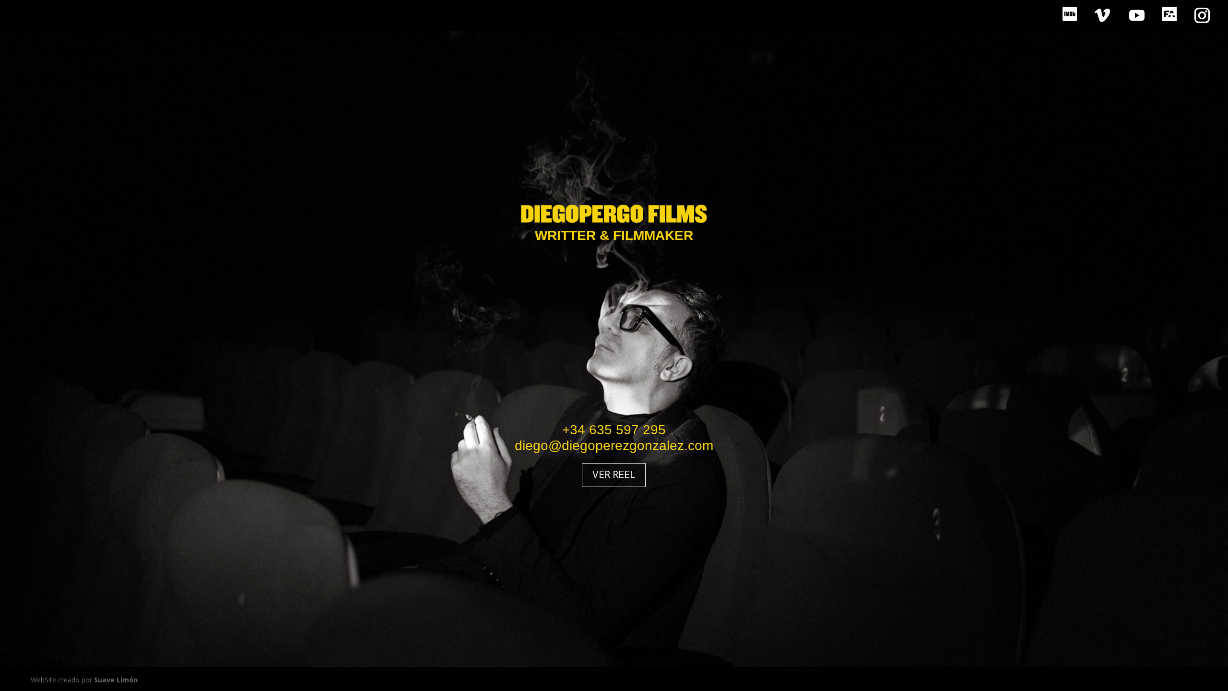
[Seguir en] (1069, 15)
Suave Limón (116, 679)
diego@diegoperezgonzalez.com (614, 445)
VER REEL (613, 474)
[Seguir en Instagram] (1202, 15)
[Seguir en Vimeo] (1102, 15)
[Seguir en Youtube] (1137, 15)
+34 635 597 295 (614, 429)
